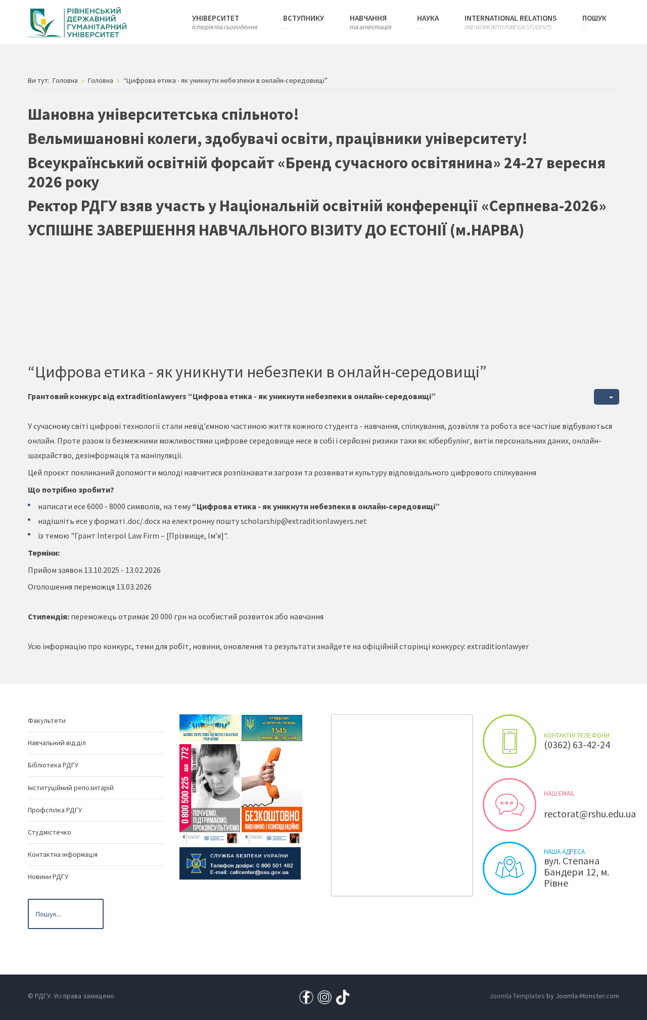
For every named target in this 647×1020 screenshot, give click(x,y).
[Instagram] (324, 996)
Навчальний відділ (57, 742)
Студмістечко (49, 832)
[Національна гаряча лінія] (272, 793)
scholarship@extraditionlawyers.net (304, 521)
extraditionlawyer (498, 646)
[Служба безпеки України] (240, 862)
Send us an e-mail (509, 805)
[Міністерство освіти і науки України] (209, 727)
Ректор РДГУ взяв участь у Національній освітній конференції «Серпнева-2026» (317, 206)
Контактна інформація (63, 854)
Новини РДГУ (48, 876)
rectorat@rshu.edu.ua (590, 813)
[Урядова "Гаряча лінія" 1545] (272, 727)
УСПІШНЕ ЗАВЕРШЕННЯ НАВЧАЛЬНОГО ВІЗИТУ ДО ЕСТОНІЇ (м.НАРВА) (276, 230)
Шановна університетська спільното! (163, 114)
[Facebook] (306, 996)
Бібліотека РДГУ (53, 764)
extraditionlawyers (152, 396)
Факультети (47, 720)
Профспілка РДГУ (55, 809)
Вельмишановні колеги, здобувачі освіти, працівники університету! (278, 138)
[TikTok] (342, 996)
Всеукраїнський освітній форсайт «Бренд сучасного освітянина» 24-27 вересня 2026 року (317, 172)
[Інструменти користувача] (606, 397)
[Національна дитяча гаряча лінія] (209, 793)
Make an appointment (509, 741)
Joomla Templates (517, 995)
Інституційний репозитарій (71, 787)
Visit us (509, 868)
